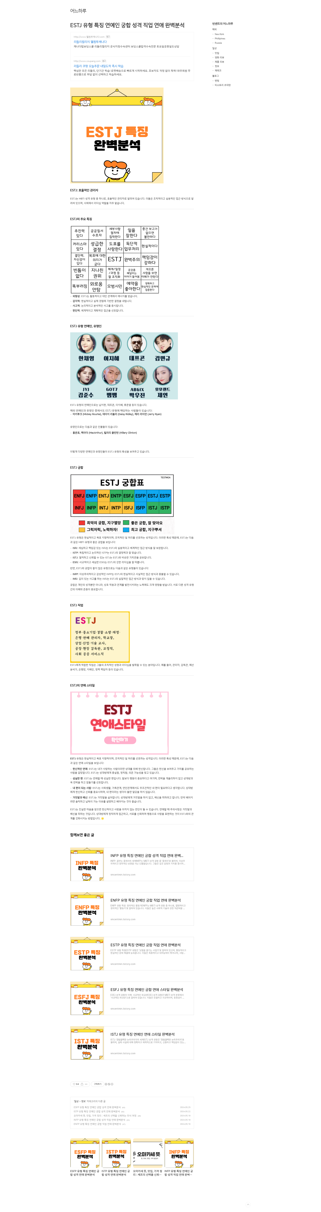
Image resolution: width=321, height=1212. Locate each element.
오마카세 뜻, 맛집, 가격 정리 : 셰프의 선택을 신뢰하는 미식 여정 (105, 1115)
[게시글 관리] (86, 1084)
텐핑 (217, 80)
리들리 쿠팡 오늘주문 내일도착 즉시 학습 (98, 66)
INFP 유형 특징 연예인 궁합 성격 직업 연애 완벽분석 (99, 1120)
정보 (83, 1101)
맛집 (217, 53)
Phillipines (220, 38)
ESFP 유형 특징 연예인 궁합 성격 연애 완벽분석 (97, 1107)
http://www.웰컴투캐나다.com (89, 37)
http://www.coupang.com (87, 61)
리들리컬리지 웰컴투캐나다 (90, 42)
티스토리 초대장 (223, 85)
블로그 (215, 76)
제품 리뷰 (219, 62)
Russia (218, 43)
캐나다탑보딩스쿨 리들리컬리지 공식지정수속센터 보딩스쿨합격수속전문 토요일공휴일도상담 (126, 46)
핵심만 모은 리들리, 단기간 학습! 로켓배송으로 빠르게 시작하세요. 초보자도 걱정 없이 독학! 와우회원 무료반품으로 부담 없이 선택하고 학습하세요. (132, 72)
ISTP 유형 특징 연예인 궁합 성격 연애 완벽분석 (97, 1111)
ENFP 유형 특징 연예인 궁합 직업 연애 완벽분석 (97, 1124)
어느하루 (78, 11)
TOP (248, 1204)
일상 (76, 1101)
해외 (214, 29)
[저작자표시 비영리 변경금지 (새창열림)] (108, 1084)
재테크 (218, 70)
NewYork (219, 34)
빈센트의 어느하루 (222, 23)
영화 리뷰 (219, 57)
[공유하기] (82, 1084)
